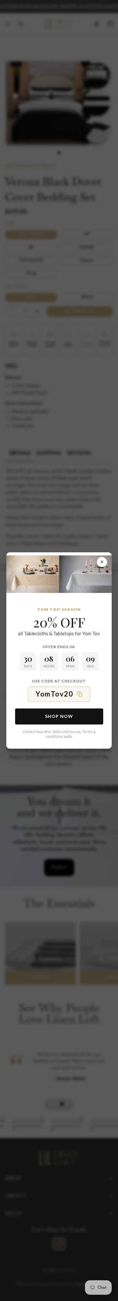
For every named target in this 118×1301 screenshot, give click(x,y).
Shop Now (59, 716)
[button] (59, 694)
